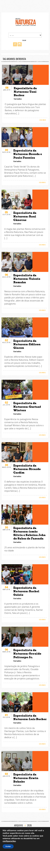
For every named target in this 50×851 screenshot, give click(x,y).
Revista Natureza (26, 22)
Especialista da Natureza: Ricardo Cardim (27, 469)
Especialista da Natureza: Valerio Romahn (26, 278)
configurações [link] (9, 841)
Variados (18, 99)
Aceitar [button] (8, 846)
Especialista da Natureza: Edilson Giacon (27, 344)
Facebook (15, 44)
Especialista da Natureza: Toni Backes (25, 91)
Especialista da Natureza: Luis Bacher (30, 717)
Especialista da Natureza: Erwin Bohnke (25, 778)
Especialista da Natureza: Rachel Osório (26, 591)
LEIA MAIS (42, 120)
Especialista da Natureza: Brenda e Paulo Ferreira (27, 154)
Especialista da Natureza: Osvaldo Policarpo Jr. (27, 653)
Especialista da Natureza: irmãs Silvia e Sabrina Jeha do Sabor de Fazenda (29, 533)
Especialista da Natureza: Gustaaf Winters (27, 406)
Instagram (20, 44)
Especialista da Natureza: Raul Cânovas (24, 216)
